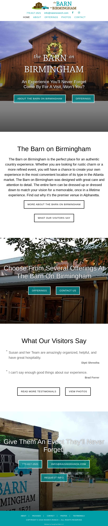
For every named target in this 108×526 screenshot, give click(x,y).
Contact (50, 516)
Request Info (54, 477)
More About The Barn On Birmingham (54, 204)
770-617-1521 (30, 464)
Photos (63, 516)
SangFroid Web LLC (57, 524)
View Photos (78, 391)
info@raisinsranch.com (56, 13)
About (23, 516)
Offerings (83, 98)
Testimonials (79, 516)
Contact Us (68, 290)
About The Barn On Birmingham (39, 98)
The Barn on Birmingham (54, 5)
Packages (36, 516)
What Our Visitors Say (54, 218)
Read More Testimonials (38, 391)
